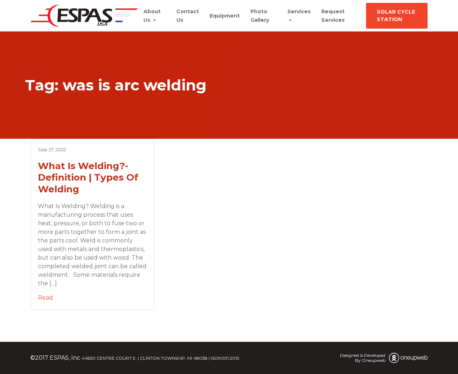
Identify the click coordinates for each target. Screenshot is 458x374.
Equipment (225, 16)
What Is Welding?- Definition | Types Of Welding (88, 177)
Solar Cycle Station (396, 16)
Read (45, 297)
